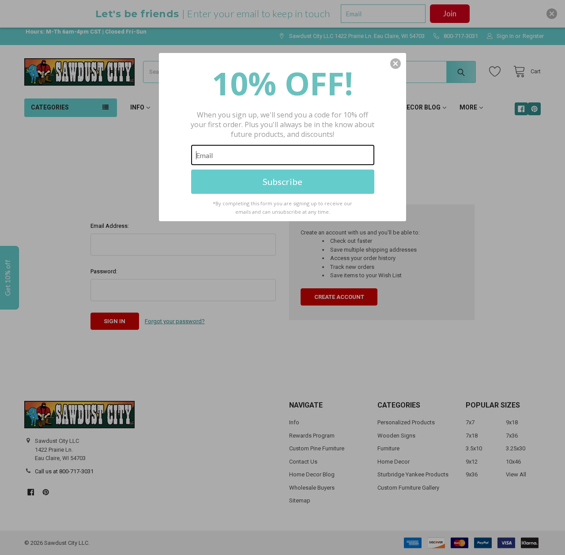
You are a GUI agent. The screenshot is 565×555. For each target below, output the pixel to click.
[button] (395, 63)
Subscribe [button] (282, 181)
